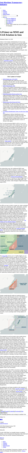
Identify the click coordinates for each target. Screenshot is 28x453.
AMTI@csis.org (4, 423)
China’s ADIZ (3, 350)
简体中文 (13, 18)
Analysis (5, 13)
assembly (6, 265)
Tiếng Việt (10, 21)
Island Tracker (6, 14)
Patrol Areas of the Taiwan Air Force (11, 102)
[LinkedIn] (11, 411)
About (4, 447)
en (6, 17)
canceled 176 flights (20, 388)
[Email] (2, 411)
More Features (4, 412)
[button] (14, 157)
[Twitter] (6, 411)
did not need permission (16, 176)
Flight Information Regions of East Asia (12, 94)
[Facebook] (17, 411)
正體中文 (13, 20)
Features (5, 11)
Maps (4, 10)
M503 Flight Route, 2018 (9, 86)
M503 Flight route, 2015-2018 (10, 79)
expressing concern (8, 60)
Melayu (10, 23)
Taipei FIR (4, 256)
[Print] (21, 411)
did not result (19, 391)
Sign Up (2, 437)
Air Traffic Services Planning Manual (13, 221)
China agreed (8, 141)
